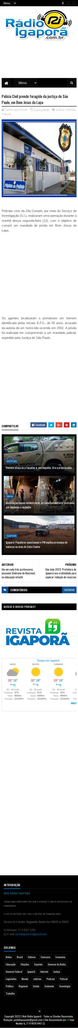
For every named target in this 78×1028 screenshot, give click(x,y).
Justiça (60, 109)
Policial (6, 114)
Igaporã (11, 535)
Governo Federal (14, 971)
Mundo (25, 979)
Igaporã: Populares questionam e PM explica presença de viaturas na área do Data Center (36, 544)
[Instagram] (74, 3)
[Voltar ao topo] (39, 1011)
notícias (71, 109)
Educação (11, 964)
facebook (69, 590)
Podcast (51, 979)
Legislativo (11, 979)
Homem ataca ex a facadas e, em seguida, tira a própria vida (39, 467)
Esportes (38, 964)
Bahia (10, 496)
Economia (60, 957)
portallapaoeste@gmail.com (31, 934)
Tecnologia (64, 986)
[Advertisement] (39, 62)
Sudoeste (49, 986)
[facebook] (63, 3)
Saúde (36, 986)
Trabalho (10, 993)
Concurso (45, 957)
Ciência (32, 957)
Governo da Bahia (57, 964)
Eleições (25, 964)
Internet (44, 971)
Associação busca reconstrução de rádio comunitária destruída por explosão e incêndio (40, 504)
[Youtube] (68, 3)
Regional (23, 986)
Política (10, 986)
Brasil (20, 957)
